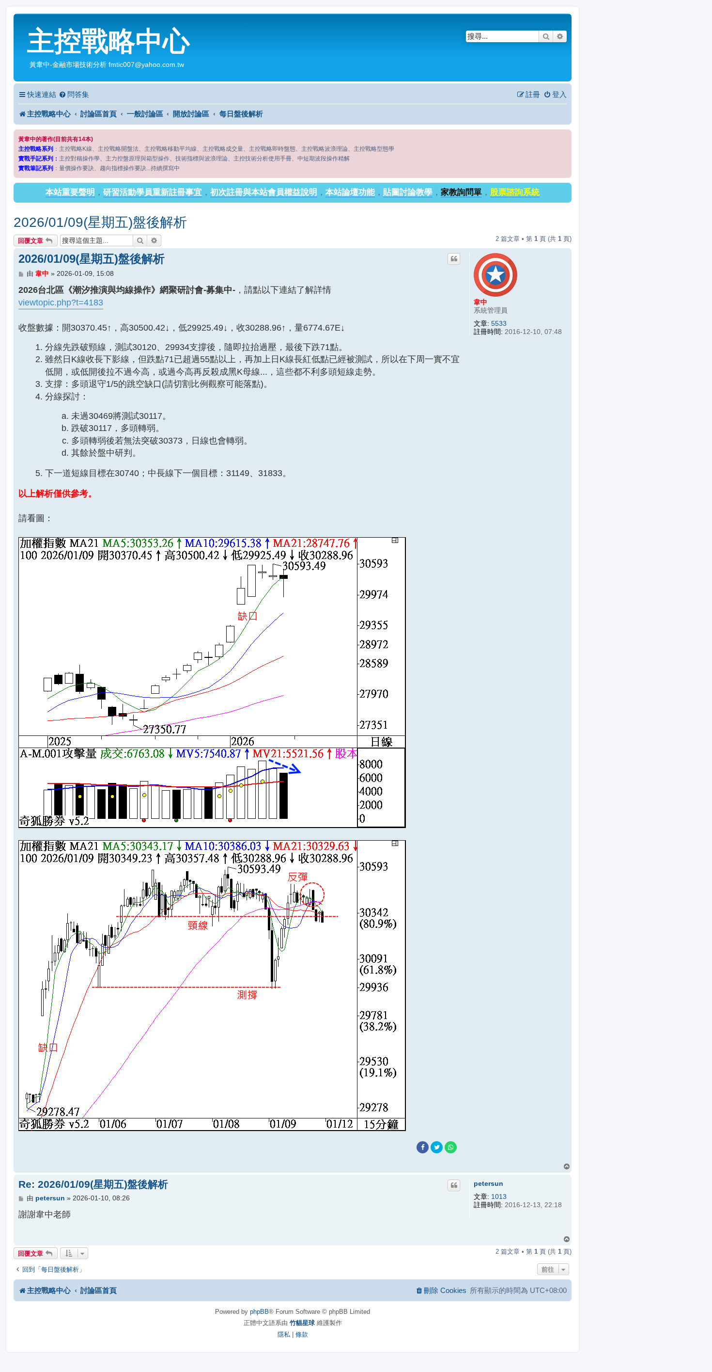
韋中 (480, 302)
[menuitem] (74, 94)
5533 (499, 323)
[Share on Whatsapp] (451, 1147)
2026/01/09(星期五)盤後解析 (100, 222)
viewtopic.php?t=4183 (60, 302)
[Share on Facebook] (423, 1147)
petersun (488, 1183)
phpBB (259, 1311)
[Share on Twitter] (437, 1147)
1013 (499, 1196)
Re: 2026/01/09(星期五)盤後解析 (93, 1184)
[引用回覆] (454, 259)
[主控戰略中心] (21, 22)
